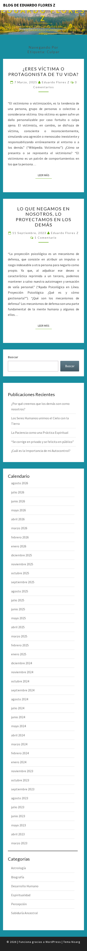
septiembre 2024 (22, 690)
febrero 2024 (20, 753)
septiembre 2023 (22, 789)
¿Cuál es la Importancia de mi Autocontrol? (40, 451)
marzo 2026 (19, 528)
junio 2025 (18, 609)
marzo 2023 (19, 843)
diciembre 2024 (21, 663)
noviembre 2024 (22, 672)
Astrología (18, 868)
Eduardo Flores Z (56, 82)
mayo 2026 (18, 510)
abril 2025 (18, 627)
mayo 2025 (18, 618)
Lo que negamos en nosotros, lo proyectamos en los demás (43, 216)
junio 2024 (18, 717)
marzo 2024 (19, 744)
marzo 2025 (19, 636)
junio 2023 (18, 816)
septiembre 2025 (22, 582)
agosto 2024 (19, 699)
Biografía (17, 877)
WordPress (53, 942)
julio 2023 (17, 807)
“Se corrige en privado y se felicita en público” (42, 442)
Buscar (13, 357)
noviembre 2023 (22, 771)
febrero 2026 (20, 537)
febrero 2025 (20, 645)
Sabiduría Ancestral (24, 913)
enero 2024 (18, 762)
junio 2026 (18, 501)
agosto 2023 (19, 798)
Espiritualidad (20, 895)
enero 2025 (18, 654)
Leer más (45, 175)
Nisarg (75, 942)
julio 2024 (17, 708)
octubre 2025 (20, 573)
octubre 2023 (20, 780)
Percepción (19, 904)
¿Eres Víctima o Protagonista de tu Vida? (43, 71)
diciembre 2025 (21, 555)
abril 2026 (18, 519)
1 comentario (46, 237)
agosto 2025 (19, 591)
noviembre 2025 (22, 564)
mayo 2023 (18, 825)
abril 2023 (18, 834)
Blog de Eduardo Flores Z (29, 5)
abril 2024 (18, 735)
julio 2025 (17, 600)
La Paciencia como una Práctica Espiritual (39, 432)
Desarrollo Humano (24, 886)
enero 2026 (18, 546)
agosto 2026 (19, 483)
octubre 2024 (20, 681)
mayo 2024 (18, 726)
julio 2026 (17, 492)
